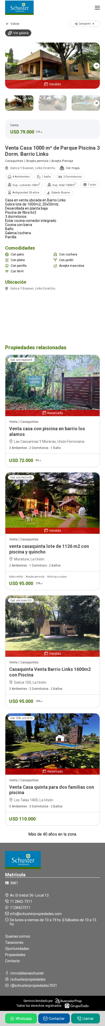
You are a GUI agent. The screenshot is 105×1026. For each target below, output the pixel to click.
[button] (96, 66)
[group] (52, 66)
